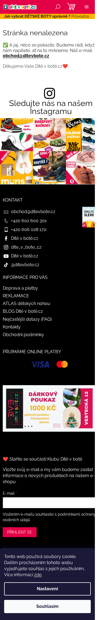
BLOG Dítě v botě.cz (23, 311)
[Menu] (86, 6)
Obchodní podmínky (23, 334)
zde (38, 574)
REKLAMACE (16, 295)
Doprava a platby (20, 288)
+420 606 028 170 (28, 229)
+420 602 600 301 (29, 220)
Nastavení (47, 588)
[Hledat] (57, 6)
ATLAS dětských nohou (26, 303)
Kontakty (12, 327)
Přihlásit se (19, 532)
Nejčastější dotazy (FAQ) (27, 319)
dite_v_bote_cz (26, 247)
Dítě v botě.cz (24, 238)
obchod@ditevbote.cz (26, 55)
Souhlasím (47, 606)
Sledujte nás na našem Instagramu (51, 107)
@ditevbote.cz (25, 264)
